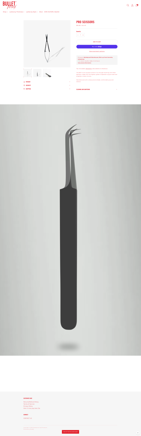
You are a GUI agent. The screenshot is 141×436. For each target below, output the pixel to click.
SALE (41, 12)
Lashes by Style (31, 12)
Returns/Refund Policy (31, 402)
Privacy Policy (28, 406)
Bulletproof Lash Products (40, 427)
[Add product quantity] (83, 35)
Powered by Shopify (29, 429)
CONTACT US (28, 418)
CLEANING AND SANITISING (83, 89)
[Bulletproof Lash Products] (10, 5)
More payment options (97, 51)
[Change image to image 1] (28, 73)
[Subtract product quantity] (77, 35)
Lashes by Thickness (16, 12)
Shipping (89, 68)
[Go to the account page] (132, 5)
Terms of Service (29, 404)
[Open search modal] (128, 5)
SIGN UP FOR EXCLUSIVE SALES (70, 432)
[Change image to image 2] (37, 73)
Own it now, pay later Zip (32, 408)
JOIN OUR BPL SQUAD (51, 12)
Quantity (78, 31)
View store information (84, 62)
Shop (4, 12)
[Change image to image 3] (47, 73)
